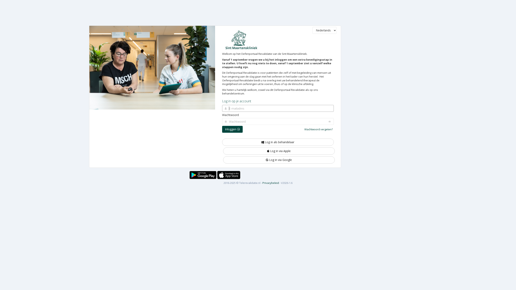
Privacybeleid (270, 183)
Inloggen (231, 129)
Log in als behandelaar (279, 142)
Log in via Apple (280, 151)
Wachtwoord (230, 115)
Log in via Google (280, 160)
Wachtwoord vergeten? (318, 129)
